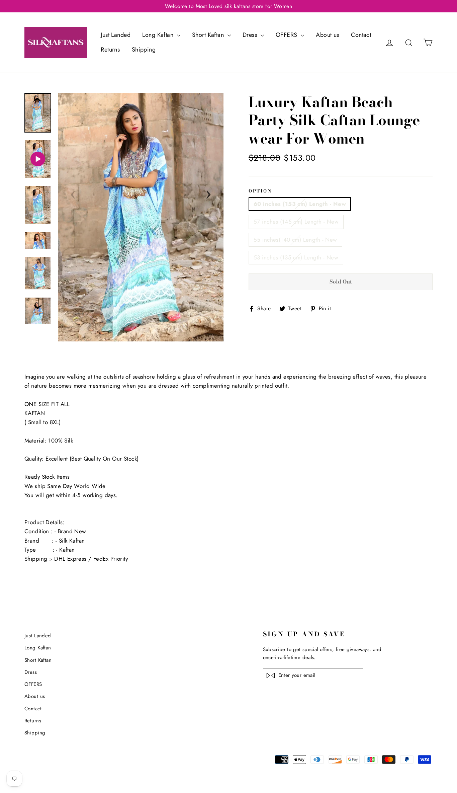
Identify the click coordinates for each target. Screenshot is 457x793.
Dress (251, 34)
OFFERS (287, 34)
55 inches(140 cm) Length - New (295, 240)
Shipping (144, 49)
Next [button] (208, 192)
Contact (361, 34)
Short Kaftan (209, 34)
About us (327, 34)
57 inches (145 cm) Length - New (296, 222)
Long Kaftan (158, 34)
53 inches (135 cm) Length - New (296, 257)
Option (260, 191)
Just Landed (115, 34)
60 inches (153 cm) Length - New (300, 204)
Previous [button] (73, 192)
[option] (140, 217)
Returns (110, 49)
